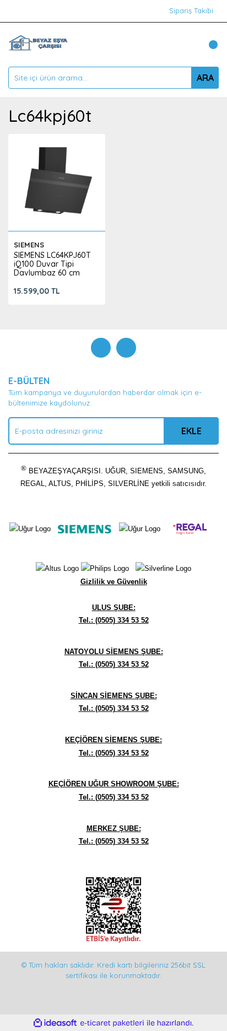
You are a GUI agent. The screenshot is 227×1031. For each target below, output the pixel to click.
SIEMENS (29, 244)
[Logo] (38, 43)
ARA (205, 77)
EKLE (191, 430)
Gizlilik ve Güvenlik (113, 581)
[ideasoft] (55, 1022)
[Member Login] (186, 45)
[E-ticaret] (112, 1022)
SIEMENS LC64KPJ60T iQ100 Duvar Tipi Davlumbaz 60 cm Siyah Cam (52, 268)
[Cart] (208, 45)
